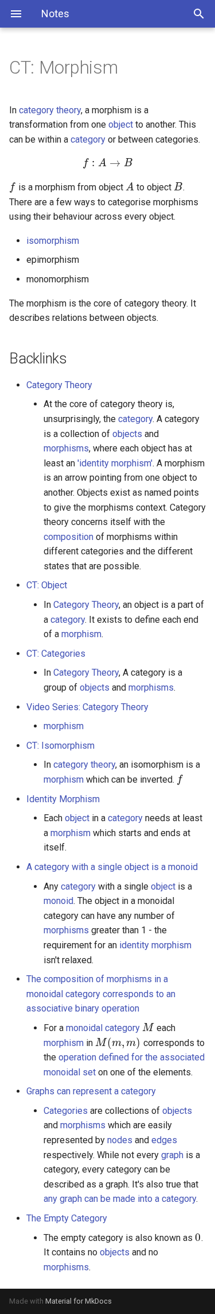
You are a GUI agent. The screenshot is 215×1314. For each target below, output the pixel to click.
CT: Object (46, 585)
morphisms (66, 448)
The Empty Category (66, 1218)
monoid (58, 900)
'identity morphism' (115, 463)
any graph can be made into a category (120, 1198)
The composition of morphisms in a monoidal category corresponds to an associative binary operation (100, 994)
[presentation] (107, 163)
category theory (50, 110)
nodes (119, 1140)
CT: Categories (55, 653)
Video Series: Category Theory (87, 707)
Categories (66, 1110)
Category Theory (59, 385)
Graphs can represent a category (91, 1091)
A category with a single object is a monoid (112, 866)
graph (172, 1155)
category (88, 139)
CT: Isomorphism (60, 745)
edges (164, 1140)
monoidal (84, 1027)
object (120, 124)
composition (68, 536)
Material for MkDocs (78, 1301)
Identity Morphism (63, 799)
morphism (81, 634)
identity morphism (155, 945)
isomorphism (52, 240)
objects (127, 433)
